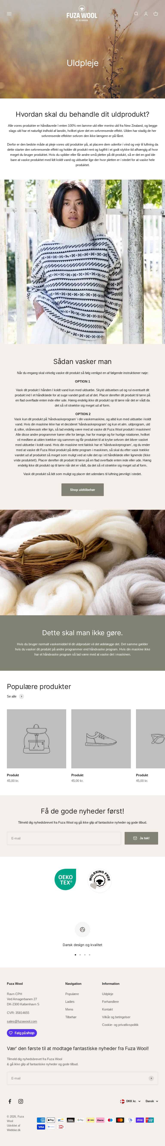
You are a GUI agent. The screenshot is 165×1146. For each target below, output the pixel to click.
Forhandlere (110, 1001)
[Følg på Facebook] (10, 1101)
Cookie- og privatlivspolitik (120, 1025)
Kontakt (107, 1009)
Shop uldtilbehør (82, 490)
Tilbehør (70, 1017)
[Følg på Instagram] (21, 1101)
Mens (69, 1009)
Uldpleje (107, 994)
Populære (72, 994)
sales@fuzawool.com (22, 1021)
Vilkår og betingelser (116, 1017)
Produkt (13, 775)
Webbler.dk (14, 1130)
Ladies (70, 1001)
